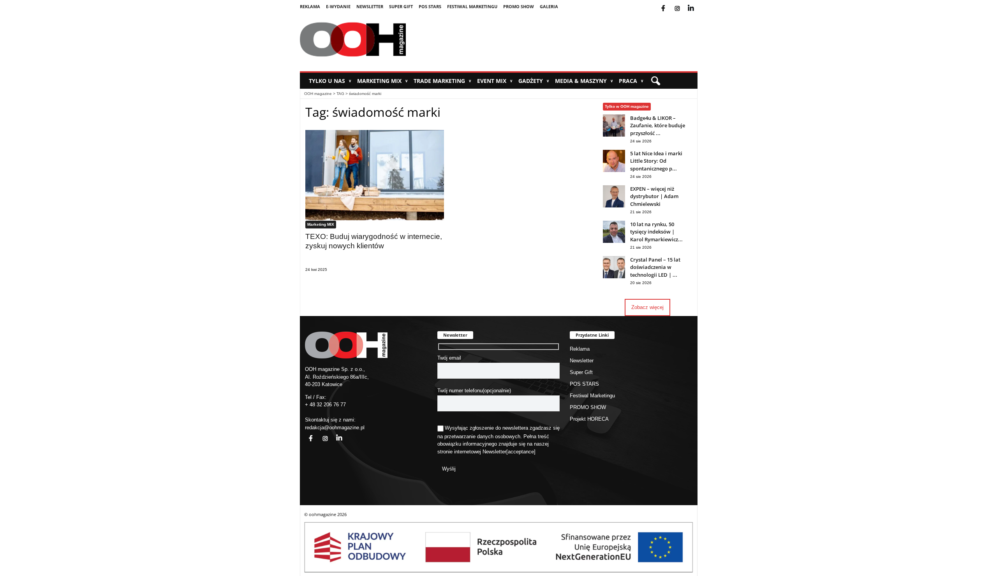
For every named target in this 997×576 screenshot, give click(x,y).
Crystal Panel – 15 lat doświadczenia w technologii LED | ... (655, 267)
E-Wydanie (338, 6)
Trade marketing (442, 80)
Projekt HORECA (589, 419)
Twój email (449, 358)
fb (669, 3)
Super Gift (401, 6)
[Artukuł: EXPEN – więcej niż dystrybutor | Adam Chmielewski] (614, 206)
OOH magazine (318, 93)
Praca (631, 80)
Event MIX (495, 80)
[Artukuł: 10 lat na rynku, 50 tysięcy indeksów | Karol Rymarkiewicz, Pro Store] (614, 241)
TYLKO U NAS (330, 80)
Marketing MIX (382, 80)
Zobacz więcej (647, 307)
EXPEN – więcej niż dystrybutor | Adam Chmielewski (654, 196)
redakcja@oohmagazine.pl (335, 427)
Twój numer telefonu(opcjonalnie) (474, 390)
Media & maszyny (584, 80)
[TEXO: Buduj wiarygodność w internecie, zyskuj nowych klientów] (374, 175)
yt (697, 3)
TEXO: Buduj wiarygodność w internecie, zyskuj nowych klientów (373, 241)
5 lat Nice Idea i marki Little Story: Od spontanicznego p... (656, 161)
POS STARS (430, 6)
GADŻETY (533, 80)
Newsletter (369, 6)
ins (682, 3)
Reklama (310, 6)
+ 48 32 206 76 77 (325, 404)
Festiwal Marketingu (472, 6)
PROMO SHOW (518, 6)
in (334, 433)
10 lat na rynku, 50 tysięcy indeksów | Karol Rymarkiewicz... (656, 232)
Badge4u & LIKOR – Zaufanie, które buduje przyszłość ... (657, 125)
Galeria (549, 6)
